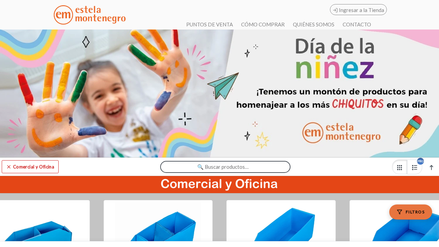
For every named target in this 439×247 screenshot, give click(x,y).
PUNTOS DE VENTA (209, 24)
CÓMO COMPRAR (263, 24)
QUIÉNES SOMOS (313, 24)
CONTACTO (357, 24)
